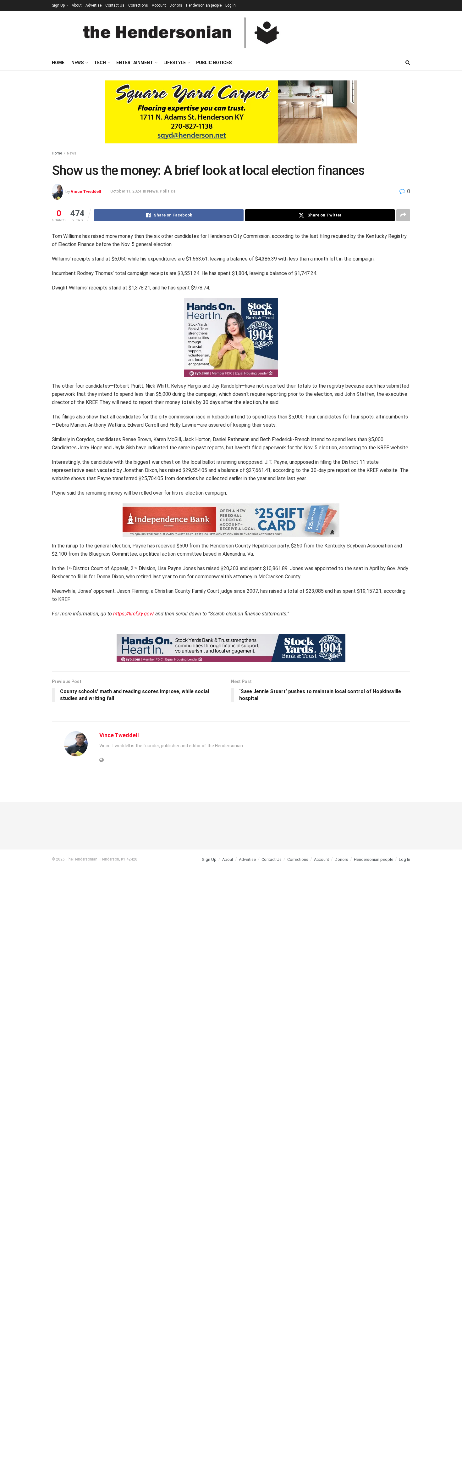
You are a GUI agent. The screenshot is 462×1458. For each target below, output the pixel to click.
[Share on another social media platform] (403, 215)
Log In (230, 5)
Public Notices (214, 62)
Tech (100, 62)
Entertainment (134, 62)
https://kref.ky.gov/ (133, 614)
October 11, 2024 (125, 191)
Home (58, 62)
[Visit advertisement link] (231, 116)
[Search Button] (407, 62)
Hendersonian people (204, 5)
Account (159, 5)
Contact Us (114, 5)
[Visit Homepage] (181, 32)
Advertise (93, 5)
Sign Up (58, 5)
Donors (176, 5)
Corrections (138, 5)
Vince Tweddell (86, 191)
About (77, 5)
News (77, 62)
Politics (167, 191)
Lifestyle (174, 62)
